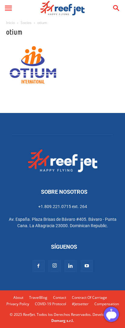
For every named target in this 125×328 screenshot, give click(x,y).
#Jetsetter (80, 303)
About (18, 297)
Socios (26, 22)
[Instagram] (55, 266)
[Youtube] (87, 266)
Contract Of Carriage (89, 297)
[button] (8, 8)
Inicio (10, 22)
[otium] (33, 86)
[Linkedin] (71, 266)
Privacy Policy (17, 303)
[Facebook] (38, 266)
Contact (59, 297)
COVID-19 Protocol (50, 303)
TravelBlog (38, 297)
